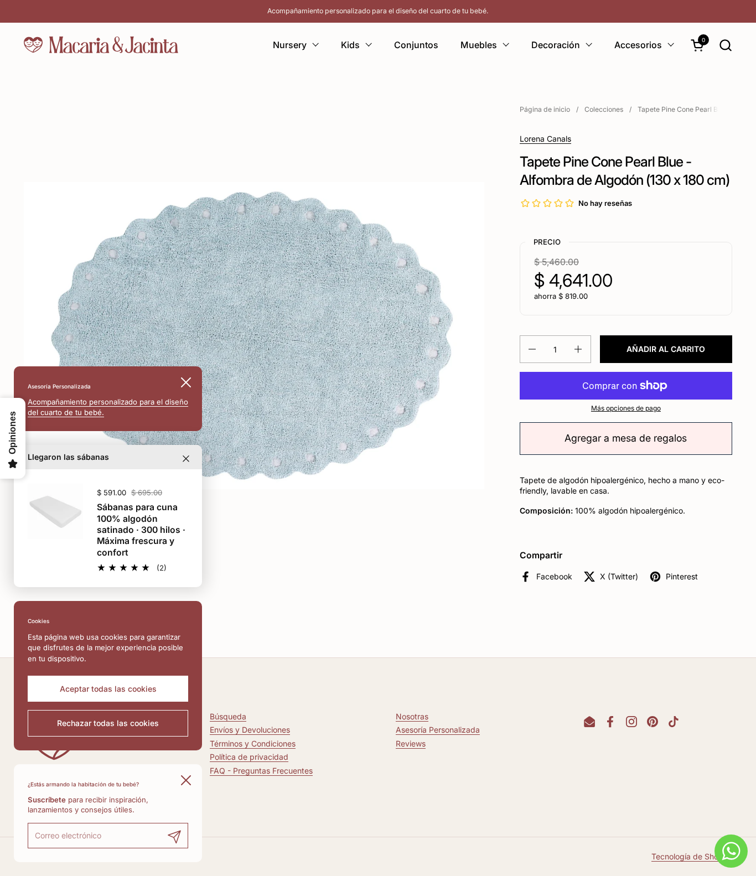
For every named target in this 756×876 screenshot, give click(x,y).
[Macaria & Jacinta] (101, 45)
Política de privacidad (249, 756)
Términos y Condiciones (253, 743)
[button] (725, 45)
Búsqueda (228, 716)
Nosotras (412, 716)
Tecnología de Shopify (691, 856)
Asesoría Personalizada (438, 729)
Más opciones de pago (626, 408)
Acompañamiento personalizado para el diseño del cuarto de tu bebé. (378, 10)
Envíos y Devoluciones (250, 729)
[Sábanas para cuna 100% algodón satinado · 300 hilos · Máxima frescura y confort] (55, 511)
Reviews (411, 743)
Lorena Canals (545, 138)
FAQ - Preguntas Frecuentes (261, 770)
